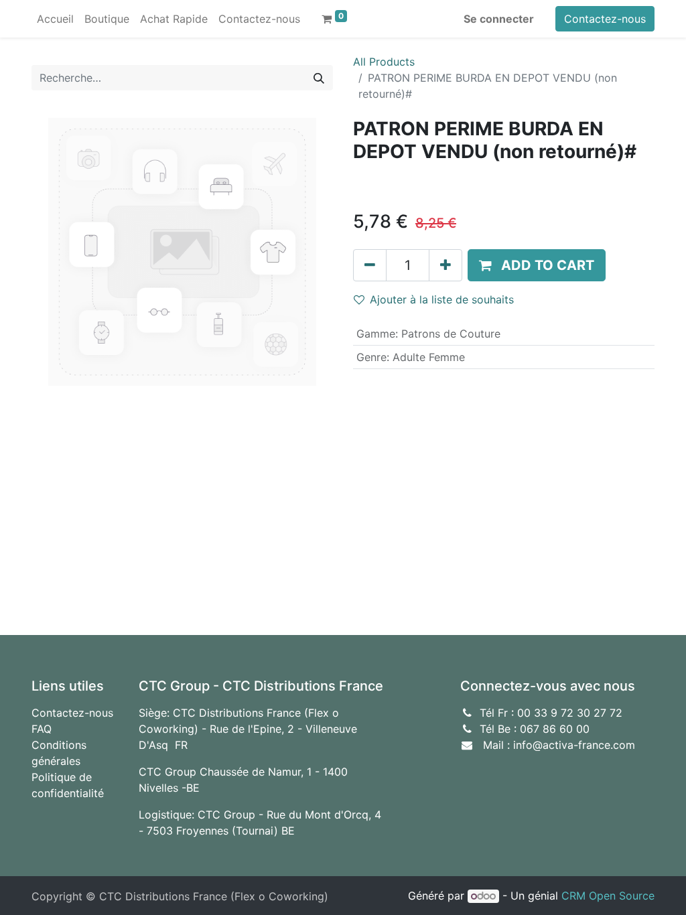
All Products (384, 61)
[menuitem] (55, 18)
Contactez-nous (605, 18)
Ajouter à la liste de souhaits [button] (442, 299)
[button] (537, 265)
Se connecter (499, 18)
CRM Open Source (608, 895)
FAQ (41, 728)
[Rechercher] (319, 77)
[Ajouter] (445, 265)
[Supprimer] (370, 265)
